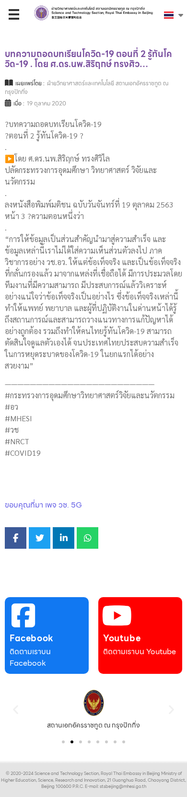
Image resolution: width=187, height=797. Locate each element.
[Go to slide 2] (71, 741)
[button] (16, 710)
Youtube (121, 638)
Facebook (32, 638)
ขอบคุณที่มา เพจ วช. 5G (43, 505)
